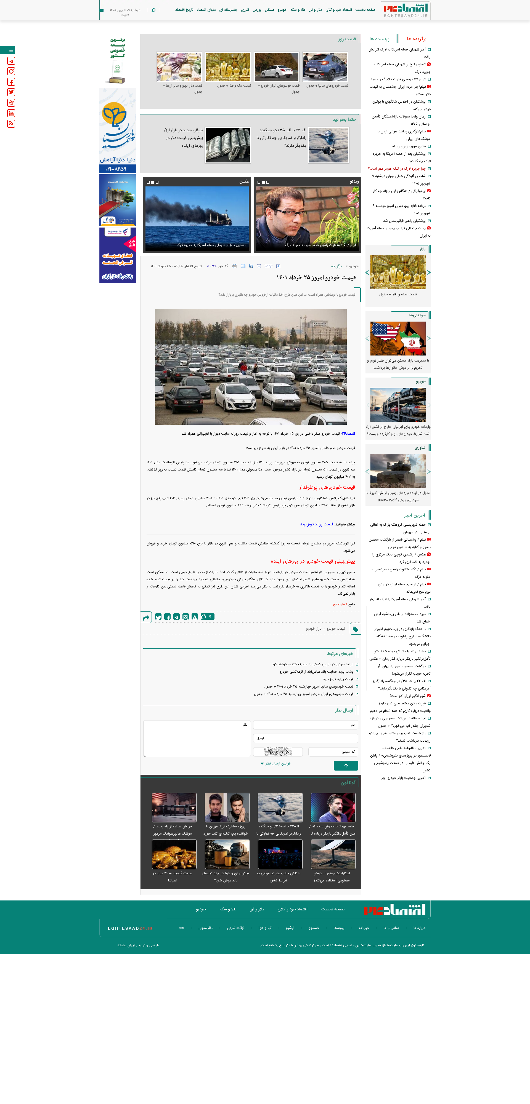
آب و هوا (265, 928)
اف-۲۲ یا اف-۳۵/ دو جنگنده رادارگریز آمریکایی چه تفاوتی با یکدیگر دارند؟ (281, 138)
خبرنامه (364, 928)
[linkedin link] (11, 113)
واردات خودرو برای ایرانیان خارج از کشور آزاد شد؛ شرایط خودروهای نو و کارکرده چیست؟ (398, 430)
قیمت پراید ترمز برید (316, 524)
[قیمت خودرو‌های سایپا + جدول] (325, 67)
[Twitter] (158, 616)
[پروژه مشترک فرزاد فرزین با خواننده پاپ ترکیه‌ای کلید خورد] (224, 808)
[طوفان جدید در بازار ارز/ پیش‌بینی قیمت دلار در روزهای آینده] (228, 145)
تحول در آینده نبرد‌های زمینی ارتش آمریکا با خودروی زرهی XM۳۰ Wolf (398, 496)
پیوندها (339, 928)
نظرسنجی (205, 928)
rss (181, 928)
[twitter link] (11, 92)
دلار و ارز (315, 10)
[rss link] (11, 123)
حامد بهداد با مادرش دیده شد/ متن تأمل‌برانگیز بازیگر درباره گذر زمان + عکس (332, 834)
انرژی (245, 10)
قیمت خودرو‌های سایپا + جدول (327, 86)
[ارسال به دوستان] (243, 266)
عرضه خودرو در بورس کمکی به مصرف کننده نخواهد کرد (312, 664)
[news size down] (259, 266)
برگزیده (336, 266)
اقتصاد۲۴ (348, 434)
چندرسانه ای (228, 10)
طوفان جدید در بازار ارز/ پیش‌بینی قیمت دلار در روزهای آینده (183, 138)
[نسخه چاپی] (234, 266)
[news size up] (278, 266)
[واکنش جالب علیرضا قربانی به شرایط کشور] (277, 855)
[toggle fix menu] (7, 50)
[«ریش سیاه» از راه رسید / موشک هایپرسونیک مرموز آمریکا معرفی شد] (171, 808)
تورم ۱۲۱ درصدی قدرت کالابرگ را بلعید (398, 79)
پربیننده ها (379, 39)
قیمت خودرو (336, 629)
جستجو (314, 928)
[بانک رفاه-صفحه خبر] (117, 255)
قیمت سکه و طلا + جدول (234, 86)
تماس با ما (391, 928)
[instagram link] (11, 71)
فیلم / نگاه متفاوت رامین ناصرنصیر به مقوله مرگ (320, 245)
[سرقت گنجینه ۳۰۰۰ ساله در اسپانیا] (171, 855)
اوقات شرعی (235, 928)
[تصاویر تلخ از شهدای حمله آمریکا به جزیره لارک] (196, 218)
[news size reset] (268, 266)
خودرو (282, 10)
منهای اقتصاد (206, 10)
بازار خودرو (314, 629)
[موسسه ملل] (117, 200)
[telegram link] (11, 60)
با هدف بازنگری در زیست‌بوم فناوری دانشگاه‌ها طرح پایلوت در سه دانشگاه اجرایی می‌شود (402, 636)
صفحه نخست (365, 10)
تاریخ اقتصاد (184, 10)
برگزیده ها (416, 39)
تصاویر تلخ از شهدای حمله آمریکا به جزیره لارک (211, 245)
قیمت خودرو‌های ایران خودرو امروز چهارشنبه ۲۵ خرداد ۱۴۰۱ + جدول (303, 694)
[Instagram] (185, 616)
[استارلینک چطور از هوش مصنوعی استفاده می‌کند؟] (330, 855)
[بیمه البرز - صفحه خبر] (117, 60)
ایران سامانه (126, 945)
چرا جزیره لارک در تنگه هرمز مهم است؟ (397, 169)
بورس (257, 10)
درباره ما (419, 928)
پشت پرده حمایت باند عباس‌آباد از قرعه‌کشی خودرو (316, 672)
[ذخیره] (251, 266)
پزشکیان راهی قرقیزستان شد (404, 221)
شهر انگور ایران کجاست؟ (407, 696)
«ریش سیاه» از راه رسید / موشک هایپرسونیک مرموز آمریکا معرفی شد (172, 834)
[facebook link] (11, 81)
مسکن (269, 10)
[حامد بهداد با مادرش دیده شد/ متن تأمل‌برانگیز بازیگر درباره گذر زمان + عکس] (330, 808)
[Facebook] (167, 616)
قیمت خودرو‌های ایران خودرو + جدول (279, 89)
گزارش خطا (195, 616)
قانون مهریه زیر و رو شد (408, 146)
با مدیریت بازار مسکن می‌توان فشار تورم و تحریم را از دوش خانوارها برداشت (398, 364)
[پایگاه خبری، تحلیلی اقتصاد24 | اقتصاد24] (397, 11)
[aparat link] (11, 102)
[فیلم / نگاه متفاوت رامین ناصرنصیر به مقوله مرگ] (307, 218)
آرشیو (290, 928)
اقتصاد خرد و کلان (338, 10)
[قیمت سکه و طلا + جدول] (228, 67)
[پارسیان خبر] (117, 130)
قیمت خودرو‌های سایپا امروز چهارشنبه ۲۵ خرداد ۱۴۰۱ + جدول (308, 687)
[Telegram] (176, 616)
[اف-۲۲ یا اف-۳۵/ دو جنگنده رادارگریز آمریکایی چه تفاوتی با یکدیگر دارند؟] (328, 145)
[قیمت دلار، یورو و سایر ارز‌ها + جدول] (179, 67)
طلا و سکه (298, 10)
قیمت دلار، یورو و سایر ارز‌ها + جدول (182, 89)
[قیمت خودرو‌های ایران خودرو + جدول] (277, 67)
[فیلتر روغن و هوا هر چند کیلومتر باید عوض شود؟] (224, 855)
